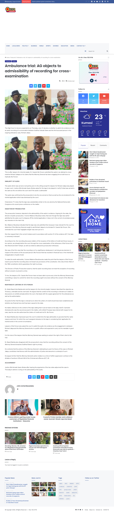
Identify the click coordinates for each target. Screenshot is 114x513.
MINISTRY (74, 492)
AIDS (66, 483)
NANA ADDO (67, 495)
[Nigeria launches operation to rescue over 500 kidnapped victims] (39, 438)
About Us (92, 509)
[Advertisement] (57, 29)
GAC (60, 489)
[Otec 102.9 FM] (21, 9)
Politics (25, 46)
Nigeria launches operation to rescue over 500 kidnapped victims (39, 447)
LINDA (75, 489)
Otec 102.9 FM (33, 509)
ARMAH (72, 483)
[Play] (92, 80)
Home (8, 46)
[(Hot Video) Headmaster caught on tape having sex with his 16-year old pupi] (83, 154)
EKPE (75, 486)
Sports (48, 46)
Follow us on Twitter (92, 478)
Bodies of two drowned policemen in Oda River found (99, 180)
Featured (13, 57)
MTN (60, 495)
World (41, 46)
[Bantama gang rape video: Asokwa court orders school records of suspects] (83, 168)
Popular (83, 145)
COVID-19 (106, 509)
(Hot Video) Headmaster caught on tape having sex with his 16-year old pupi (98, 154)
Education (64, 46)
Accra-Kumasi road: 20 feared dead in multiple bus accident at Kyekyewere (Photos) (98, 190)
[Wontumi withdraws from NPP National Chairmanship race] (35, 494)
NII (74, 495)
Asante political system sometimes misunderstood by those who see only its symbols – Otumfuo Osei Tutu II (62, 1)
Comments (103, 145)
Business (34, 46)
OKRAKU (61, 498)
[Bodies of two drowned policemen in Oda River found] (83, 182)
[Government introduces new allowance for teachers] (83, 200)
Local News (16, 46)
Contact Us (80, 46)
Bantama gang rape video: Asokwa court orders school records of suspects (99, 162)
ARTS (77, 483)
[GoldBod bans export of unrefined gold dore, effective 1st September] (52, 494)
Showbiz (56, 46)
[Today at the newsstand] (43, 494)
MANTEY (61, 492)
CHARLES (61, 486)
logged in (14, 465)
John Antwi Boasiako (25, 386)
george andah (67, 489)
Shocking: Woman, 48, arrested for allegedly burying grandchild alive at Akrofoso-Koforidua (15, 447)
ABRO (60, 483)
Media (72, 46)
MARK (67, 492)
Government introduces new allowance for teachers (99, 199)
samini (67, 498)
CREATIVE (69, 486)
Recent (93, 145)
